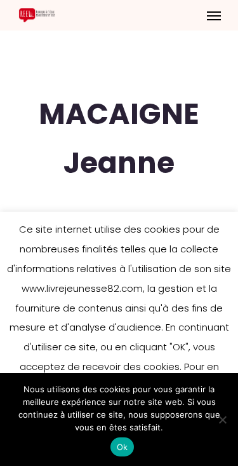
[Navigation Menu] (214, 15)
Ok (122, 447)
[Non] (222, 419)
